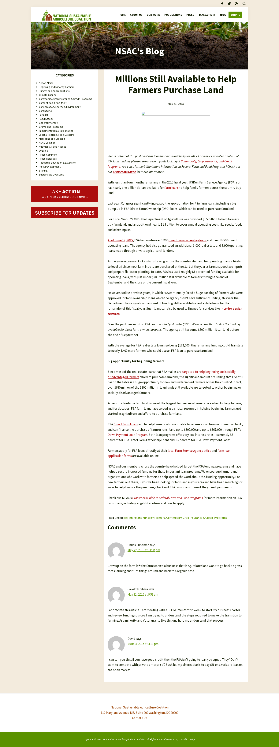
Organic (43, 150)
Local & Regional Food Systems (57, 134)
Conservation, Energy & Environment (59, 107)
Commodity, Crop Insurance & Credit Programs (196, 518)
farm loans (171, 188)
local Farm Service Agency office (189, 451)
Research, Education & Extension (57, 162)
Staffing (43, 170)
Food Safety (46, 118)
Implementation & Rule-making (56, 130)
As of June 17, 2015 (120, 240)
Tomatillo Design (187, 739)
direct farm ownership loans (187, 240)
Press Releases (48, 158)
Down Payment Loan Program (127, 435)
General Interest (48, 122)
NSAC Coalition (47, 142)
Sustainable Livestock (51, 174)
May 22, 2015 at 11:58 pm (144, 550)
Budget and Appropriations (54, 91)
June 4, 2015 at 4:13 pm (143, 644)
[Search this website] (244, 3)
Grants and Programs (51, 126)
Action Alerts (46, 83)
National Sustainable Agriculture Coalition (124, 739)
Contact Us (139, 718)
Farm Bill (43, 114)
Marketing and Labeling (52, 138)
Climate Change (48, 95)
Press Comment (48, 154)
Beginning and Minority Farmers (144, 518)
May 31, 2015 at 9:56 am (143, 594)
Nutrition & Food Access (52, 146)
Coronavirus (46, 111)
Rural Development (50, 166)
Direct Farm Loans (125, 424)
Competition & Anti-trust (52, 103)
